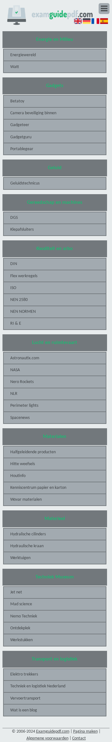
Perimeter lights (24, 405)
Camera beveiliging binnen (33, 113)
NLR (13, 393)
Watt (14, 67)
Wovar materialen (26, 499)
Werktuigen (20, 558)
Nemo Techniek (23, 616)
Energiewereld (23, 55)
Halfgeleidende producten (33, 452)
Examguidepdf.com (52, 731)
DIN (13, 264)
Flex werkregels (23, 276)
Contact (79, 738)
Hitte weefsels (22, 464)
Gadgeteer (19, 125)
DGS (14, 217)
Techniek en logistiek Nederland (37, 686)
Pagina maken (85, 731)
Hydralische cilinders (28, 534)
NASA (15, 370)
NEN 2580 (19, 299)
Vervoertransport (25, 698)
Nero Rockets (22, 382)
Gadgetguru (20, 137)
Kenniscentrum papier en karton (38, 487)
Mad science (21, 604)
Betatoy (17, 101)
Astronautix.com (24, 358)
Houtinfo (18, 476)
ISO (13, 288)
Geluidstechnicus (25, 183)
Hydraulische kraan (27, 546)
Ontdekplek (20, 628)
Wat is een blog (23, 710)
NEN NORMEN (23, 311)
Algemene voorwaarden (47, 738)
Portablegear (21, 149)
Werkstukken (21, 640)
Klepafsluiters (22, 229)
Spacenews (20, 417)
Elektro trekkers (24, 674)
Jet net (16, 592)
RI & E (15, 323)
